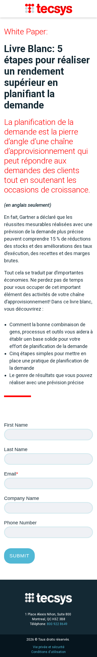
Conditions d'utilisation (48, 652)
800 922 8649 (57, 624)
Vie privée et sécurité (48, 647)
